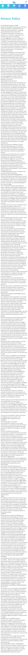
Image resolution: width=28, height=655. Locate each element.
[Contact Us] (26, 2)
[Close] (2, 2)
